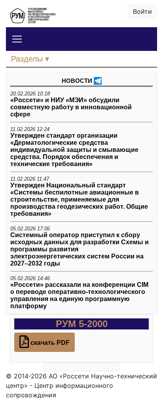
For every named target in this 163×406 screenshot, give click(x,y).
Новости (77, 80)
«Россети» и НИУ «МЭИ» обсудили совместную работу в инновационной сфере (71, 107)
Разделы (28, 58)
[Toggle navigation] (17, 39)
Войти (142, 11)
